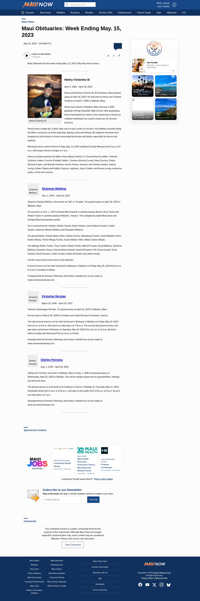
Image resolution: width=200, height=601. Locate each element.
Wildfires (61, 12)
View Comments (73, 545)
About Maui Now (100, 561)
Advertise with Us (100, 573)
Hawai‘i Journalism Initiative (34, 591)
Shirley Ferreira (52, 359)
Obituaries (172, 12)
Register (166, 6)
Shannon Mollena (54, 188)
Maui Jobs (34, 586)
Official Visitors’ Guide (56, 586)
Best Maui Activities (57, 573)
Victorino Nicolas (54, 296)
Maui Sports (57, 569)
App (100, 578)
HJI (183, 12)
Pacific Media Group (162, 573)
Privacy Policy (147, 578)
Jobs (158, 12)
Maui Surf (34, 569)
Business (75, 12)
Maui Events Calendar (56, 582)
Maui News (45, 12)
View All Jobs (37, 468)
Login (159, 6)
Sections (30, 12)
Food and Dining (57, 577)
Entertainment (124, 12)
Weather (89, 12)
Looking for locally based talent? (87, 479)
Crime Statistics (34, 573)
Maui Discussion (34, 577)
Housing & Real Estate (34, 582)
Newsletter (100, 584)
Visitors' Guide (144, 12)
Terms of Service (100, 590)
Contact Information (100, 567)
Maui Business (56, 560)
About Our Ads (161, 578)
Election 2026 (105, 12)
